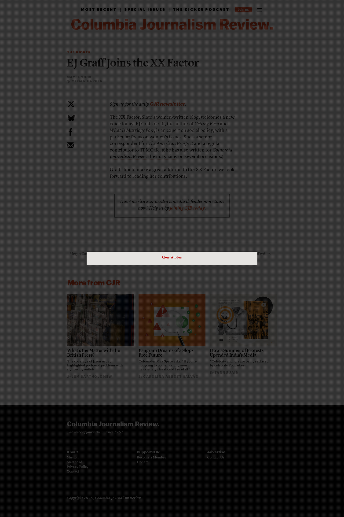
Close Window (172, 257)
